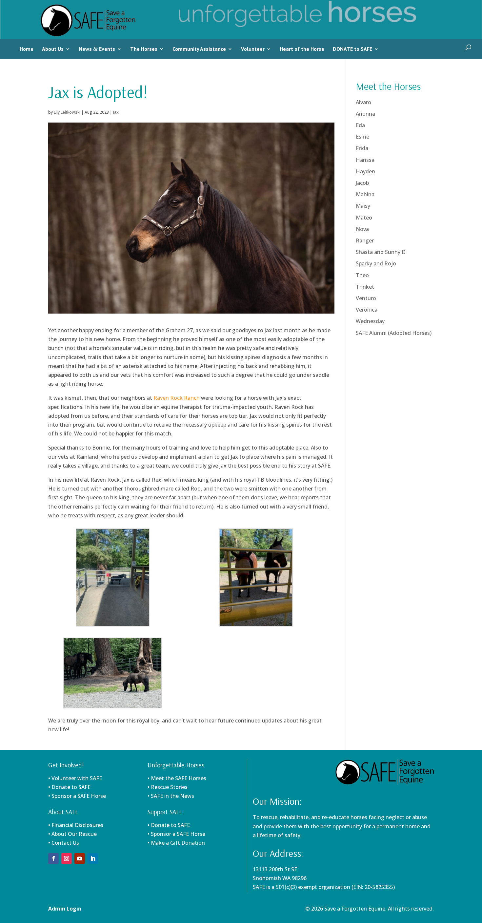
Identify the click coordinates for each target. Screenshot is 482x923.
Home (26, 49)
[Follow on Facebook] (53, 858)
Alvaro (363, 102)
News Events (97, 49)
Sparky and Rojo (376, 263)
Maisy (363, 205)
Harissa (365, 159)
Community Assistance (199, 49)
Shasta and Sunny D (381, 252)
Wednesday (370, 321)
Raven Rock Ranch (176, 397)
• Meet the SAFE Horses (177, 778)
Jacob (362, 182)
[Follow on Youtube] (79, 858)
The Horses (143, 49)
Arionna (365, 113)
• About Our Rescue (72, 833)
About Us (53, 49)
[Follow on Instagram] (66, 858)
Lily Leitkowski (67, 112)
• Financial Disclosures (75, 825)
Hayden (365, 171)
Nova (362, 229)
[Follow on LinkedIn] (93, 858)
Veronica (366, 309)
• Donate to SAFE (69, 787)
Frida (362, 148)
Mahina (365, 194)
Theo (362, 275)
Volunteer (253, 49)
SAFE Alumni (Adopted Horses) (394, 333)
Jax (115, 112)
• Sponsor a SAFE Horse (176, 833)
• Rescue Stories (168, 787)
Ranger (365, 240)
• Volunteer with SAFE (75, 778)
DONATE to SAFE (352, 49)
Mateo (364, 217)
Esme (362, 136)
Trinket (365, 286)
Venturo (366, 298)
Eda (360, 125)
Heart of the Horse (302, 49)
